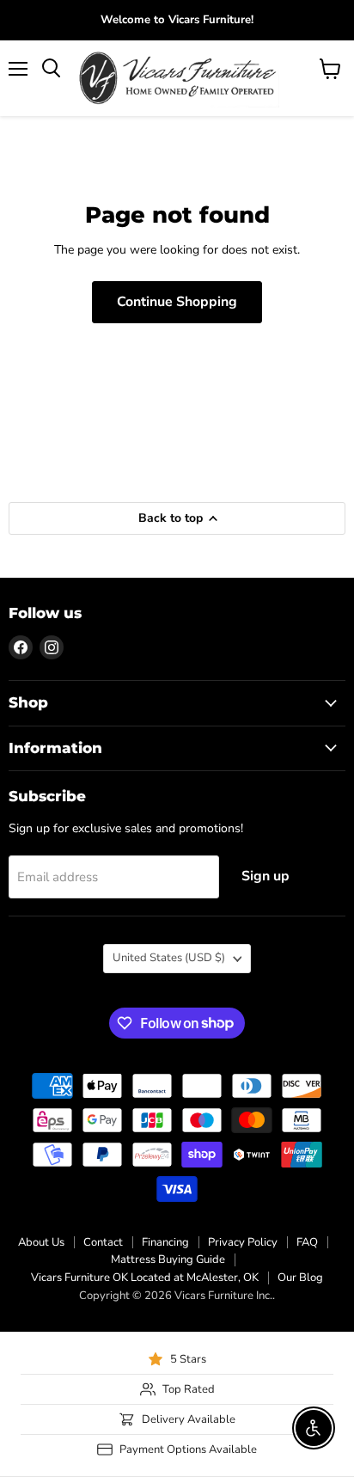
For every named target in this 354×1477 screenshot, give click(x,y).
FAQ (307, 1242)
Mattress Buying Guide (168, 1259)
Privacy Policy (243, 1242)
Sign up (265, 876)
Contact (103, 1242)
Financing (165, 1242)
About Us (41, 1242)
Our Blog (300, 1277)
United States (169, 957)
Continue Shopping (177, 301)
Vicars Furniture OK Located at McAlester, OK (145, 1277)
